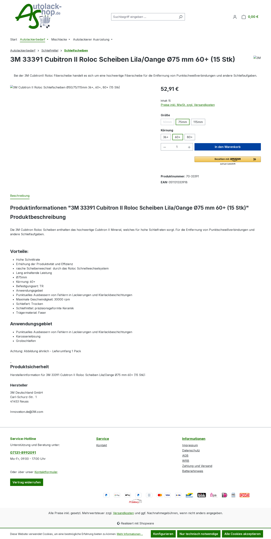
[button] (227, 160)
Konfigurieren (163, 534)
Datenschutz (191, 450)
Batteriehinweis (192, 471)
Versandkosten (123, 513)
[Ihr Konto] (234, 16)
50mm (168, 122)
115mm (198, 122)
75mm (182, 122)
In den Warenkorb (228, 147)
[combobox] (143, 16)
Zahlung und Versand (197, 466)
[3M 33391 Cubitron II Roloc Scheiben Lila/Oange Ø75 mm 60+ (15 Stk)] (81, 124)
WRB (185, 461)
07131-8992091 (23, 452)
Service (102, 439)
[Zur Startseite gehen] (37, 16)
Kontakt (101, 445)
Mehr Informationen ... (130, 534)
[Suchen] (180, 16)
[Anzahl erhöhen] (189, 146)
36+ (165, 137)
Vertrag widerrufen (27, 482)
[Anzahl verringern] (164, 146)
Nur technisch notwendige (199, 534)
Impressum (190, 445)
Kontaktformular (45, 472)
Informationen (193, 439)
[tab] (19, 195)
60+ (177, 137)
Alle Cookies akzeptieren (242, 534)
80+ (190, 137)
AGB (185, 455)
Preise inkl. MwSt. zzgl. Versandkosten (188, 105)
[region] (81, 124)
